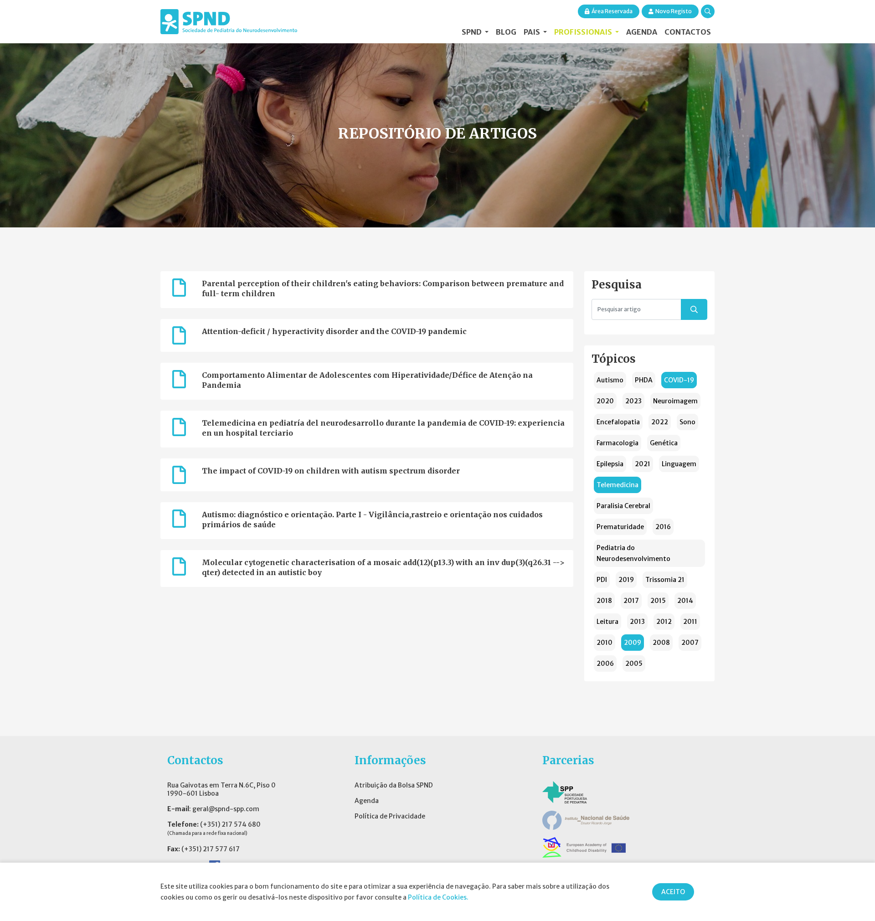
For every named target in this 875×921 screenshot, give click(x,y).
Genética (664, 443)
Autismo (610, 380)
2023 (633, 401)
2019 (626, 580)
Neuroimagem (675, 401)
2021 (642, 464)
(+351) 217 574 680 (230, 824)
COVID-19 (679, 380)
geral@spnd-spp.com (225, 809)
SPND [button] (472, 31)
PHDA (644, 380)
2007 (690, 642)
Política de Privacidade (390, 816)
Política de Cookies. (438, 897)
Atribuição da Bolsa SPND (394, 785)
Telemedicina (617, 485)
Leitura (607, 621)
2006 (605, 663)
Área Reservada (612, 11)
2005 (634, 663)
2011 (690, 621)
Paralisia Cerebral (623, 506)
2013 (637, 621)
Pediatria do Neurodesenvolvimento (633, 553)
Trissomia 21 (665, 580)
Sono (687, 422)
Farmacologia (617, 443)
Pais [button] (532, 31)
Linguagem (679, 464)
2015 (658, 601)
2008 (661, 642)
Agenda (641, 31)
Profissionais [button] (583, 31)
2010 (604, 642)
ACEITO (673, 892)
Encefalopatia (618, 422)
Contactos (687, 31)
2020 (605, 401)
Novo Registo (673, 11)
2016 (663, 527)
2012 (664, 621)
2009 (632, 642)
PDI (602, 580)
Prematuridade (620, 527)
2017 (631, 601)
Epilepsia (610, 464)
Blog (506, 31)
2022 (659, 422)
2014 (685, 601)
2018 (604, 601)
